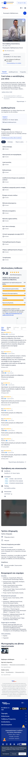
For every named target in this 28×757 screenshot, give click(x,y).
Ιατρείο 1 (5, 116)
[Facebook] (3, 744)
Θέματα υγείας (19, 142)
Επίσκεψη (10, 142)
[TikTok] (18, 744)
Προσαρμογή (6, 753)
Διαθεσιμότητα (13, 72)
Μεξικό (18, 734)
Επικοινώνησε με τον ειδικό (14, 63)
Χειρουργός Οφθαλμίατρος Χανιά (13, 48)
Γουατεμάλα (11, 738)
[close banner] (2, 2)
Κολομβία (11, 736)
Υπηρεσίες (23, 72)
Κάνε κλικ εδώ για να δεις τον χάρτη (14, 513)
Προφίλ (4, 72)
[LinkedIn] (10, 744)
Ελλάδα (10, 734)
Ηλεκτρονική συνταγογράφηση (17, 664)
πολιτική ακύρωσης (20, 558)
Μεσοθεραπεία (10, 672)
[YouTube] (14, 744)
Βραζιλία (17, 738)
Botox (2, 672)
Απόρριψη (14, 753)
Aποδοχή (22, 753)
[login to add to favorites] (23, 21)
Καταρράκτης (4, 664)
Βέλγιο (14, 734)
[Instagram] (7, 744)
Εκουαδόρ (16, 736)
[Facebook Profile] (5, 496)
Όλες (3, 142)
